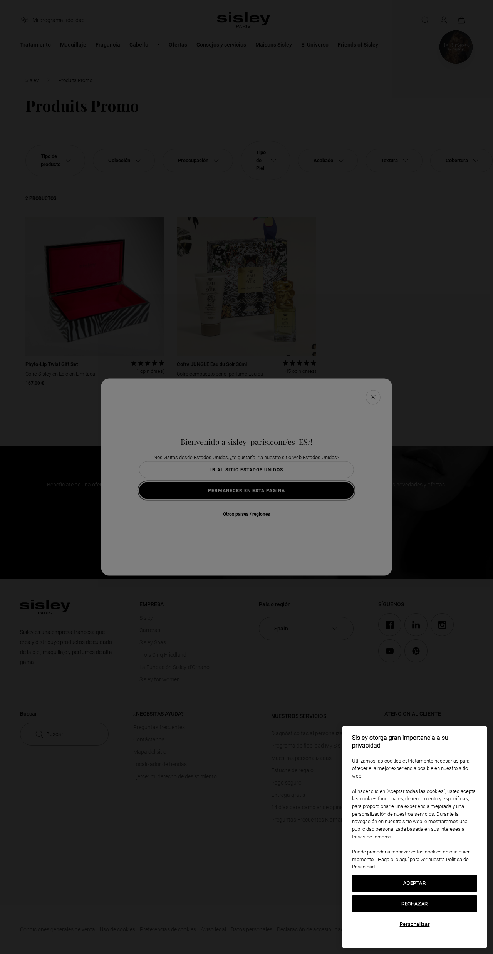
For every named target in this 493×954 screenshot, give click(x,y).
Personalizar (415, 924)
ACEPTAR (414, 883)
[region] (414, 837)
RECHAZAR (414, 904)
